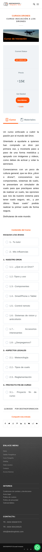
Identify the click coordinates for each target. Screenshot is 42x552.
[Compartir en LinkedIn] (21, 423)
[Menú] (38, 4)
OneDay (5, 461)
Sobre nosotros (8, 465)
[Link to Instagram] (27, 549)
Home (5, 451)
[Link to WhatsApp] (34, 549)
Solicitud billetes (8, 503)
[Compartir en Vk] (29, 423)
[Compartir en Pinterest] (17, 423)
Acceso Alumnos (8, 472)
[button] (37, 547)
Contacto (6, 468)
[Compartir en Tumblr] (25, 423)
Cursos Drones (21, 16)
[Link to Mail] (30, 549)
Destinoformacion (28, 409)
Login (21, 106)
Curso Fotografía (8, 458)
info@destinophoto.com (13, 532)
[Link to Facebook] (24, 549)
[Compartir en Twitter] (9, 423)
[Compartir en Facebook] (5, 423)
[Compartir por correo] (37, 423)
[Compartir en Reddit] (33, 423)
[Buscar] (33, 4)
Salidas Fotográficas (9, 454)
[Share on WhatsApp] (13, 423)
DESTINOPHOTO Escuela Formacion (13, 546)
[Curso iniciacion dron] (21, 35)
